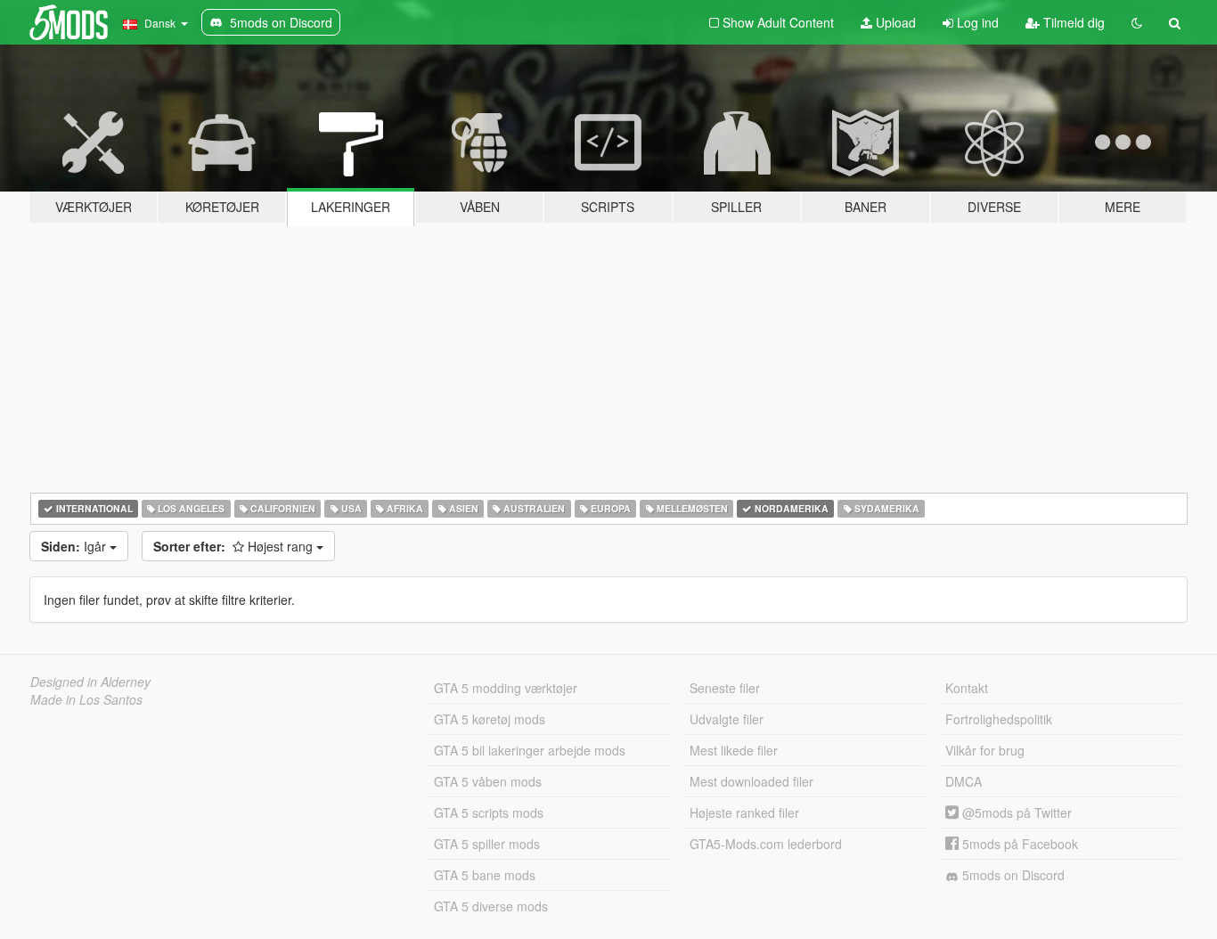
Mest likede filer (734, 750)
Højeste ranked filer (744, 812)
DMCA (963, 781)
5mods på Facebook (1018, 844)
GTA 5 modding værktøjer (505, 688)
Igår (75, 546)
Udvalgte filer (727, 719)
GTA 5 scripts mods (488, 812)
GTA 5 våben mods (488, 781)
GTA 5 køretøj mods (489, 719)
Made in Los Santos (86, 699)
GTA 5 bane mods (484, 875)
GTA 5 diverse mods (491, 906)
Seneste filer (725, 688)
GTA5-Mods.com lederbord (766, 844)
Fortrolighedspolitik (998, 719)
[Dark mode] (1137, 22)
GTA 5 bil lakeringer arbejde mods (529, 750)
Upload (894, 22)
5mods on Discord (1012, 875)
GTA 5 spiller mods (487, 844)
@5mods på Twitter (1015, 812)
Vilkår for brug (985, 750)
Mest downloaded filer (751, 781)
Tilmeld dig (1072, 22)
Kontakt (966, 688)
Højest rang (234, 546)
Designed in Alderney (90, 681)
